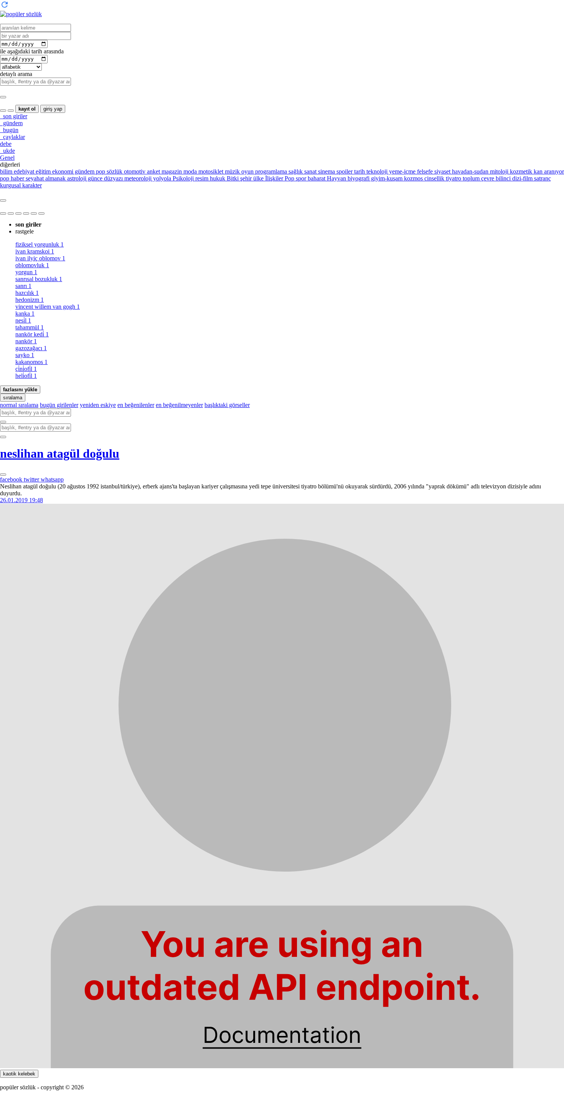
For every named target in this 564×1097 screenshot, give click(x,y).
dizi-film (522, 178)
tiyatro (452, 178)
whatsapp (52, 479)
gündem (11, 123)
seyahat (34, 178)
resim (201, 178)
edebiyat (23, 171)
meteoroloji (137, 178)
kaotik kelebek (19, 1074)
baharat (315, 178)
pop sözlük (108, 171)
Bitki (232, 178)
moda (189, 171)
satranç (542, 178)
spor (300, 178)
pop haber (12, 178)
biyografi (357, 178)
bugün (9, 130)
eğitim (42, 171)
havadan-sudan (469, 171)
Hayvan (335, 178)
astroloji (76, 178)
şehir (245, 178)
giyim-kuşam (385, 178)
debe (6, 144)
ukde (7, 150)
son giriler (13, 116)
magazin (171, 171)
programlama (270, 171)
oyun (247, 171)
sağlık (295, 171)
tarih (359, 171)
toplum (470, 178)
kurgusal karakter (21, 185)
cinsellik (433, 178)
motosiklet (210, 171)
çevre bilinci (495, 178)
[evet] (3, 422)
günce (94, 178)
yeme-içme (402, 171)
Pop (288, 178)
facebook (12, 479)
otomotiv (133, 171)
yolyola (161, 178)
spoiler (344, 171)
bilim (6, 171)
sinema (326, 171)
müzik (231, 171)
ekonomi (62, 171)
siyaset (441, 171)
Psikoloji (182, 178)
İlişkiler (273, 178)
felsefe (424, 171)
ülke (258, 178)
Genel (7, 157)
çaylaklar (12, 137)
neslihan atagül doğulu (59, 453)
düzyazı (112, 178)
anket (152, 171)
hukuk (216, 178)
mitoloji (498, 171)
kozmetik (520, 171)
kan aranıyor (548, 171)
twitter (32, 479)
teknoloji (376, 171)
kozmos (412, 178)
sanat (310, 171)
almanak (55, 178)
